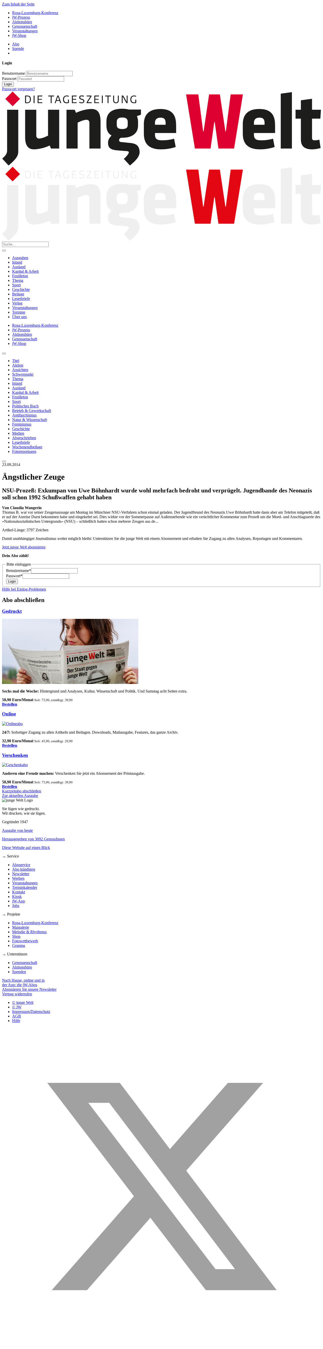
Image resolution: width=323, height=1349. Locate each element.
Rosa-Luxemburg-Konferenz (35, 13)
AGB (16, 1016)
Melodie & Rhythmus (29, 932)
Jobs (15, 905)
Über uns (19, 317)
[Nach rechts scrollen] (4, 461)
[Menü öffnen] (4, 250)
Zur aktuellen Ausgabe (20, 795)
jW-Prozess (21, 17)
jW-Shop (19, 35)
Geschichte (21, 289)
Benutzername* (18, 570)
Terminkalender (24, 887)
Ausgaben (20, 258)
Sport (16, 285)
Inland (17, 262)
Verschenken (15, 755)
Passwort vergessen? (18, 89)
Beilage (18, 294)
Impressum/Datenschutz (31, 1011)
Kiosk (17, 896)
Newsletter (20, 874)
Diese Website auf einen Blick (26, 847)
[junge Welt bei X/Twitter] (161, 1344)
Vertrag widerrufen (17, 994)
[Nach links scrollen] (4, 353)
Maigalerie (20, 927)
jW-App (18, 901)
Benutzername (13, 73)
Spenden (19, 972)
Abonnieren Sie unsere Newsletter (29, 989)
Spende (18, 48)
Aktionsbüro (22, 22)
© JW (16, 1007)
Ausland (18, 267)
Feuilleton (20, 276)
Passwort (9, 78)
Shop (16, 936)
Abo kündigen (23, 869)
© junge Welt (22, 1002)
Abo (15, 44)
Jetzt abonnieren (23, 547)
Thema (17, 280)
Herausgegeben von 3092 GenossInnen (33, 839)
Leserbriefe (21, 298)
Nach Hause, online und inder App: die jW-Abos (23, 982)
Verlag (17, 303)
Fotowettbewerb (25, 941)
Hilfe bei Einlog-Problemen (24, 589)
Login (8, 84)
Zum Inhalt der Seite (18, 4)
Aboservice (21, 865)
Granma (18, 945)
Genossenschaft (24, 26)
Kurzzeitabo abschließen (21, 791)
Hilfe (16, 1020)
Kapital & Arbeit (25, 271)
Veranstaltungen (25, 31)
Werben (18, 878)
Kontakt (18, 892)
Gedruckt (12, 611)
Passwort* (14, 576)
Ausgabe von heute (17, 830)
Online (9, 714)
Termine (18, 312)
